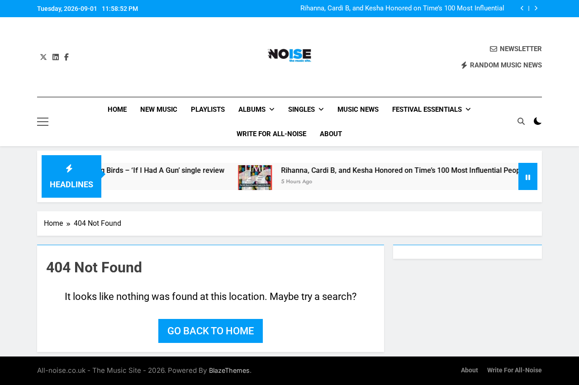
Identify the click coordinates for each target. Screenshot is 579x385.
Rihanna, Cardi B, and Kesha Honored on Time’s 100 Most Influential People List (402, 8)
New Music (158, 109)
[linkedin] (56, 57)
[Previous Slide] (522, 8)
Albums (252, 109)
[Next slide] (536, 8)
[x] (43, 57)
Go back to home (210, 331)
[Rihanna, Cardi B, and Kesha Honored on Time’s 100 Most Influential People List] (248, 185)
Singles (301, 109)
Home (117, 109)
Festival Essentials (427, 109)
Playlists (208, 109)
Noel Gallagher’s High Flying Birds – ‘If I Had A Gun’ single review (111, 170)
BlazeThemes (229, 370)
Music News (358, 109)
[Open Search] (521, 121)
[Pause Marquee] (527, 176)
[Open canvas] (42, 121)
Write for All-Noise (271, 134)
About (331, 134)
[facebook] (66, 57)
